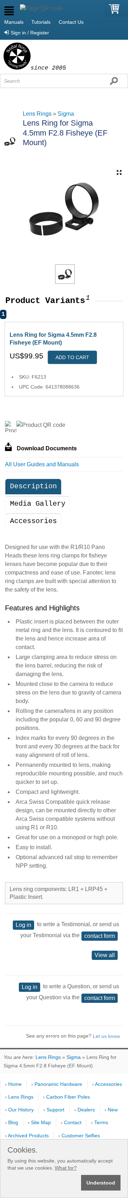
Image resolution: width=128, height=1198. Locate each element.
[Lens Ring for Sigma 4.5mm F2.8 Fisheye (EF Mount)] (65, 274)
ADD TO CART (72, 357)
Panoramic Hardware (58, 1084)
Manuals (13, 22)
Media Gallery (37, 504)
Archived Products (28, 1135)
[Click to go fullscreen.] (119, 172)
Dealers (86, 1109)
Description (33, 486)
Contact (72, 1122)
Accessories (33, 521)
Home (15, 1084)
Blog (13, 1122)
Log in (23, 925)
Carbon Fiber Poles (68, 1097)
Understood (100, 1183)
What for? (66, 1168)
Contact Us (71, 22)
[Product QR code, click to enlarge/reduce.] (40, 425)
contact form (99, 936)
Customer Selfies (81, 1135)
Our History (21, 1109)
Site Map (41, 1122)
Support (55, 1109)
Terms (101, 1122)
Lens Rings (37, 114)
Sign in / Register (30, 32)
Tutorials (40, 22)
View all (105, 955)
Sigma (66, 114)
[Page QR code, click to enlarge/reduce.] (41, 8)
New (113, 1109)
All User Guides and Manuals (42, 464)
